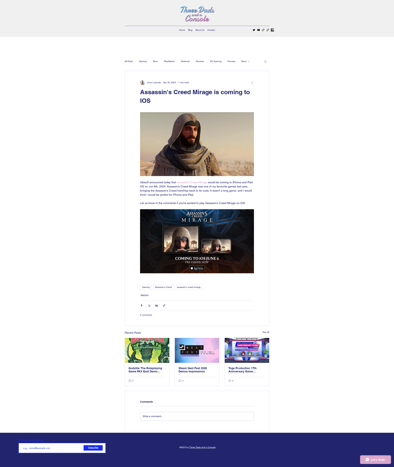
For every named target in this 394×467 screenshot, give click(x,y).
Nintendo (185, 61)
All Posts (129, 61)
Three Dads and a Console (202, 447)
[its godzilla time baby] (147, 350)
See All (266, 332)
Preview (231, 61)
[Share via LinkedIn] (156, 305)
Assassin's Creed (163, 287)
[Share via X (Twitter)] (149, 305)
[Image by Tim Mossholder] (272, 29)
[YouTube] (258, 29)
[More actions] (252, 82)
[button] (265, 61)
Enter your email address (31, 440)
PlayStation (169, 61)
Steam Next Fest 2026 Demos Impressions (193, 370)
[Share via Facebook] (141, 305)
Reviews (200, 61)
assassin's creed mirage (189, 287)
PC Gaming (215, 61)
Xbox (155, 61)
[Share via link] (164, 305)
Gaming (143, 61)
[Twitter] (253, 29)
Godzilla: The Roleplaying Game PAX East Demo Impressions (145, 370)
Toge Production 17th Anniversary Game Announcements (242, 370)
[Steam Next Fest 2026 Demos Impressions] (197, 350)
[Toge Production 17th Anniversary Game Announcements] (247, 350)
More (244, 61)
